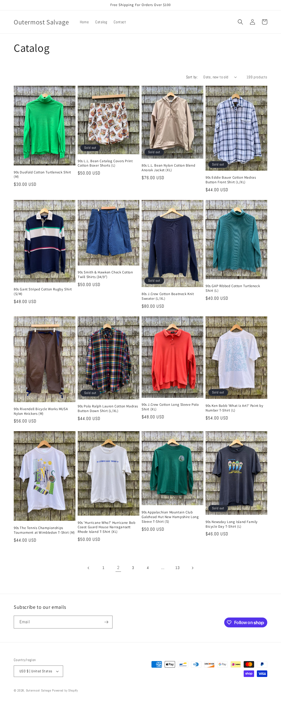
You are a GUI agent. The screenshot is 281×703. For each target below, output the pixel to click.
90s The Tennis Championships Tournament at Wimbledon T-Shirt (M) (44, 530)
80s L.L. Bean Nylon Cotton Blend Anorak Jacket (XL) (168, 167)
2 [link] (118, 567)
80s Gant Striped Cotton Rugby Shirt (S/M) (43, 291)
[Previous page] (89, 568)
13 (177, 567)
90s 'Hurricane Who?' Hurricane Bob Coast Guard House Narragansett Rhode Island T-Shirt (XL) (106, 527)
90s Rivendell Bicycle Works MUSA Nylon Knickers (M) (41, 411)
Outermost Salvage (38, 690)
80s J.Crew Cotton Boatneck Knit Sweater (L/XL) (168, 296)
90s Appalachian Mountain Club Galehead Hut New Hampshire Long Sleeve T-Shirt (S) (170, 517)
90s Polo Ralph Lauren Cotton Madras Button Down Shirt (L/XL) (108, 408)
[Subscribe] (106, 622)
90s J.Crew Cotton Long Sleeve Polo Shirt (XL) (170, 406)
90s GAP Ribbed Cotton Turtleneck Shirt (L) (233, 288)
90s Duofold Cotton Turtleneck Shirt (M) (42, 174)
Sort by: (192, 77)
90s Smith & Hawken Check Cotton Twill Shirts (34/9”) (105, 274)
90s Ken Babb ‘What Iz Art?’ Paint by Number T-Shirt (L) (234, 408)
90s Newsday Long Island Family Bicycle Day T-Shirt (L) (232, 524)
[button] (240, 22)
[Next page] (192, 568)
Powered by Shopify (65, 690)
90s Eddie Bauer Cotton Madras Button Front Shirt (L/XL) (231, 179)
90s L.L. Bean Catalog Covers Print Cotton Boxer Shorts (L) (105, 163)
